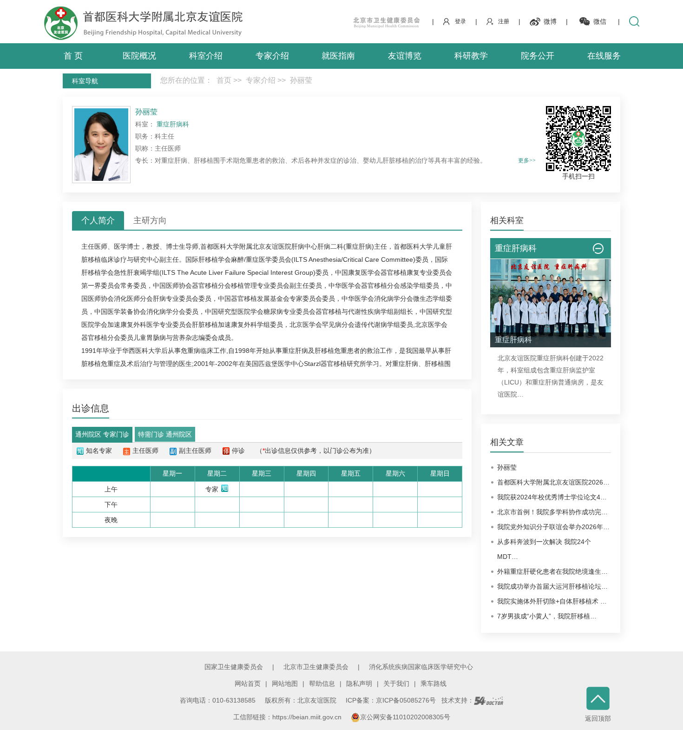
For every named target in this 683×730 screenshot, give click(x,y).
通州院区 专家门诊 (102, 434)
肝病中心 (304, 246)
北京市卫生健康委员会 (315, 666)
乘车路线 (433, 683)
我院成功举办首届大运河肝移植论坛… (552, 586)
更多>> (527, 160)
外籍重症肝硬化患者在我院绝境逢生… (552, 571)
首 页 (73, 55)
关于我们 (396, 683)
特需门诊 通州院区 (165, 434)
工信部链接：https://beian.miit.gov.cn (288, 717)
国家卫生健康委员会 (233, 666)
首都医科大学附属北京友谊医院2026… (553, 482)
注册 (503, 21)
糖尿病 (273, 311)
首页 (224, 80)
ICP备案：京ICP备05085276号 (391, 700)
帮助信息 (322, 683)
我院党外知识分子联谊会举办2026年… (553, 527)
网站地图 (285, 683)
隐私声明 (359, 683)
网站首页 (248, 683)
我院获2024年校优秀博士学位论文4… (552, 497)
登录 (460, 21)
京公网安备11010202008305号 (405, 717)
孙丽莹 (507, 467)
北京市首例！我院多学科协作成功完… (552, 512)
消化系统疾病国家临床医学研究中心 (421, 666)
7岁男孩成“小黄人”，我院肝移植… (547, 616)
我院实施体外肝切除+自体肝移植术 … (552, 601)
